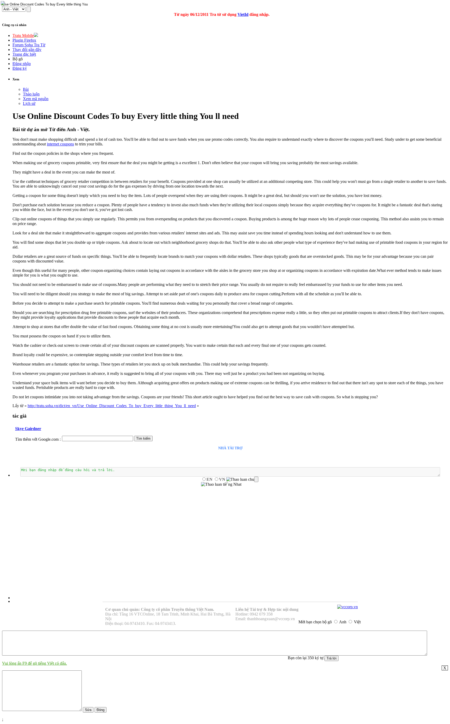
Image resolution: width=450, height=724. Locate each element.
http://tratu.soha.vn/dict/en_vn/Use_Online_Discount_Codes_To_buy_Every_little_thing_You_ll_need (112, 405)
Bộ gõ (17, 59)
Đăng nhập (21, 63)
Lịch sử (29, 103)
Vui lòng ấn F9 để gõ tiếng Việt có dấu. (34, 663)
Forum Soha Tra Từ (28, 45)
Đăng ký (19, 68)
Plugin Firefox (24, 40)
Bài (26, 89)
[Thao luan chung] (242, 479)
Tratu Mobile (23, 35)
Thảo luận (31, 94)
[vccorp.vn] (347, 607)
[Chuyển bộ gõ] (4, 3)
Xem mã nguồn (35, 99)
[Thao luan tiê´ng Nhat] (221, 484)
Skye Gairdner (28, 428)
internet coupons (60, 144)
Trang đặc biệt (24, 54)
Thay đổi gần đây (26, 49)
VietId (243, 14)
